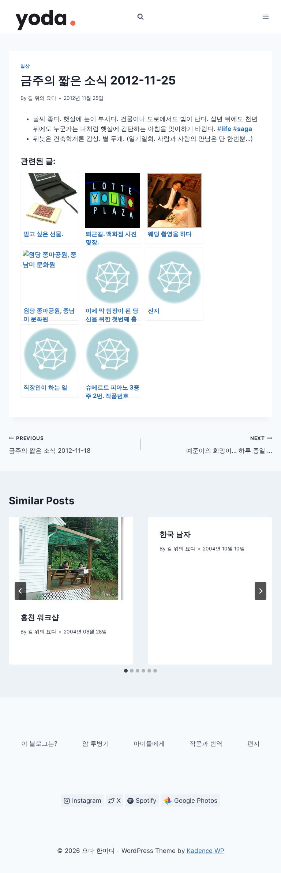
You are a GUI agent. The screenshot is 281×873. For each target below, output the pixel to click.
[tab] (126, 671)
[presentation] (71, 558)
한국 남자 (175, 534)
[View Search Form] (140, 16)
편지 (253, 743)
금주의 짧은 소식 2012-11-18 (49, 445)
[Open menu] (265, 16)
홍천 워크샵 (39, 617)
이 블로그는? (39, 743)
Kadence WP (205, 850)
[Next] (260, 591)
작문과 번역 (206, 743)
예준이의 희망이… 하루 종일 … (229, 445)
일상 (25, 66)
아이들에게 (149, 743)
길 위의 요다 (42, 98)
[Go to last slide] (20, 591)
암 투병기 (95, 743)
